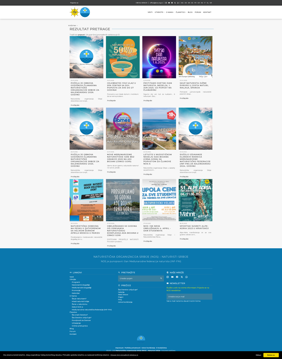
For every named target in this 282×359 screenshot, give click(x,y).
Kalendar (76, 293)
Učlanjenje (76, 323)
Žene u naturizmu (79, 304)
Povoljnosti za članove (81, 320)
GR (199, 3)
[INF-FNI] (75, 12)
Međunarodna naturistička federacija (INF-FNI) (92, 310)
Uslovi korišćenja (125, 302)
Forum (198, 12)
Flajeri (120, 297)
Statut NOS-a (77, 307)
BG (182, 3)
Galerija (121, 292)
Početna (72, 25)
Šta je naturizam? (79, 299)
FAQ (120, 299)
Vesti (150, 12)
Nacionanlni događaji (81, 285)
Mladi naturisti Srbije (80, 301)
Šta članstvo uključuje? (81, 318)
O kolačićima (161, 348)
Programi (76, 282)
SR (211, 3)
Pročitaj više (75, 105)
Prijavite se (74, 3)
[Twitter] (175, 2)
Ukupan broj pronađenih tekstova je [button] (124, 355)
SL (208, 3)
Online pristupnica (80, 326)
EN (189, 3)
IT (205, 3)
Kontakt (207, 12)
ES (192, 3)
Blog (190, 12)
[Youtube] (169, 2)
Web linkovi (123, 295)
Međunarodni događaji (81, 288)
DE (186, 3)
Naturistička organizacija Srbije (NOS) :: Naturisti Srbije (138, 350)
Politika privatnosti (132, 348)
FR (195, 3)
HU (202, 3)
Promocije (76, 290)
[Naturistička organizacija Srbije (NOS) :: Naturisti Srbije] (85, 12)
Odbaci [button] (258, 355)
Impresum (119, 348)
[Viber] (178, 2)
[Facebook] (172, 2)
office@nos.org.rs (156, 3)
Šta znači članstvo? (80, 315)
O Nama (169, 12)
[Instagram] (166, 2)
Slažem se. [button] (271, 355)
